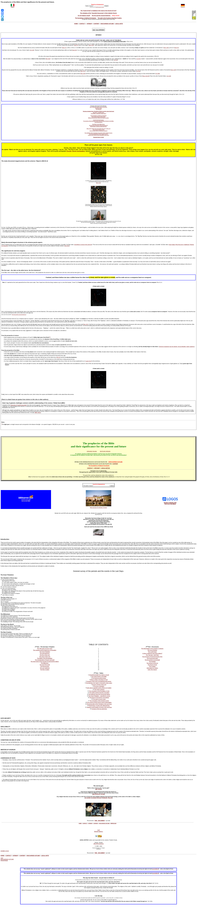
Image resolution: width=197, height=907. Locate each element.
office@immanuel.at (98, 843)
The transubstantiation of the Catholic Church (98, 134)
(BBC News (38, 412)
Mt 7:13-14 (98, 789)
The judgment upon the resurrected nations (99, 694)
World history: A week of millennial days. (98, 126)
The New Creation (44, 669)
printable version (5, 851)
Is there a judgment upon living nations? (152, 653)
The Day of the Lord (45, 655)
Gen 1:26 (91, 45)
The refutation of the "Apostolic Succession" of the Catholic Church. (98, 13)
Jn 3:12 (138, 71)
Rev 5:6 (95, 794)
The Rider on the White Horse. (98, 124)
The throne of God (152, 664)
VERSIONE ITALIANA (92, 451)
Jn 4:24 (32, 50)
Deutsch (183, 6)
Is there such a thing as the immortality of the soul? (98, 135)
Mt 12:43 (83, 73)
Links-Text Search (152, 669)
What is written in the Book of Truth (99, 679)
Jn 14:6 (102, 794)
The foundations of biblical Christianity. (85, 18)
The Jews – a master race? (98, 112)
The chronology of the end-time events (99, 700)
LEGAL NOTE (119, 23)
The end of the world (45, 664)
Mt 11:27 (99, 797)
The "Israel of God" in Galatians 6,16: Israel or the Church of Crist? (98, 10)
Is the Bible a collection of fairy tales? (98, 113)
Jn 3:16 (169, 76)
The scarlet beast (152, 651)
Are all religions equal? (84, 15)
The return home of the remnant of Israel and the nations (45, 661)
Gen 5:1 (176, 47)
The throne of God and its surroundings (99, 697)
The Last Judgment (45, 668)
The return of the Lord (44, 656)
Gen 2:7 (76, 45)
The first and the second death (152, 660)
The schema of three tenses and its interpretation (99, 702)
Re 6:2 (58, 357)
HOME (80, 823)
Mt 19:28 (48, 58)
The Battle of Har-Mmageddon (44, 658)
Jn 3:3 (115, 60)
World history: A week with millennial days (99, 705)
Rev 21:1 (83, 71)
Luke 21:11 (88, 361)
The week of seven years (99, 699)
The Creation (152, 666)
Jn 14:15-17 (156, 869)
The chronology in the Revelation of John (99, 691)
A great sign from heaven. (98, 120)
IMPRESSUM (113, 823)
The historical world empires (99, 678)
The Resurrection (44, 666)
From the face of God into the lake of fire (152, 656)
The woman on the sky (152, 663)
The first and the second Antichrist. (101, 15)
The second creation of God (98, 129)
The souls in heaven (99, 689)
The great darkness (45, 653)
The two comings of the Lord (99, 684)
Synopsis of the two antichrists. (99, 709)
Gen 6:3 (74, 50)
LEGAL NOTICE (105, 468)
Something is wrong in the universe (83, 244)
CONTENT (96, 23)
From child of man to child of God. (99, 116)
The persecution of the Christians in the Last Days (99, 704)
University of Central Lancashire (19, 405)
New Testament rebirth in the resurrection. (98, 107)
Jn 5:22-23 (93, 797)
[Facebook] (5, 13)
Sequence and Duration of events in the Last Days (99, 707)
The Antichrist (98, 109)
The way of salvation (99, 686)
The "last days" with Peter (152, 655)
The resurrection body (152, 658)
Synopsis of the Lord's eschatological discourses (99, 681)
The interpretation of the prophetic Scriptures (152, 648)
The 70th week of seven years (44, 648)
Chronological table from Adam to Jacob (99, 675)
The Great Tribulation (44, 651)
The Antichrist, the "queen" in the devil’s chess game (99, 683)
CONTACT (82, 23)
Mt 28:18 (104, 797)
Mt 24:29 (67, 245)
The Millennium (44, 663)
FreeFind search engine (99, 7)
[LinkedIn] (5, 19)
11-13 (98, 794)
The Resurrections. (99, 122)
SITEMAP (89, 23)
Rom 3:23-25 (146, 76)
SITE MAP (97, 468)
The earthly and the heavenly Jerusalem (99, 692)
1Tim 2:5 (110, 797)
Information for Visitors (152, 668)
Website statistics (98, 831)
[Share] (5, 10)
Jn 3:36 (157, 73)
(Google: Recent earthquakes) (76, 151)
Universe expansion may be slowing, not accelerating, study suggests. (176, 346)
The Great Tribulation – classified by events (99, 696)
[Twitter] (5, 16)
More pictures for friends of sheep (98, 507)
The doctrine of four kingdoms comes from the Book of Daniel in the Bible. (98, 121)
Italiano (12, 7)
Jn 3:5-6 (139, 58)
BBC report (98, 182)
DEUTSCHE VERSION (105, 451)
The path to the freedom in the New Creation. (110, 18)
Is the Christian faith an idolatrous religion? (98, 130)
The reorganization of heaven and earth (44, 660)
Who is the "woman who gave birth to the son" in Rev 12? (98, 128)
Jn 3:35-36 (87, 797)
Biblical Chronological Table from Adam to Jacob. (98, 117)
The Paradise (152, 661)
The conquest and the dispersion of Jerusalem (44, 650)
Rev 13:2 (85, 324)
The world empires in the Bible (99, 676)
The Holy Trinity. (98, 108)
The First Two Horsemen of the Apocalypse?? (98, 125)
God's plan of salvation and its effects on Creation (99, 687)
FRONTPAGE (4, 860)
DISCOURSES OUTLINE (107, 23)
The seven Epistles (152, 650)
